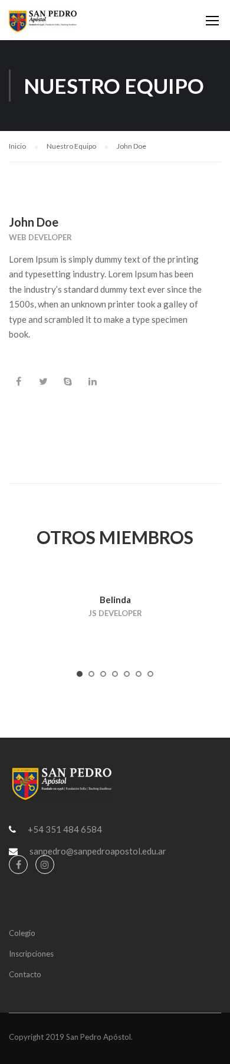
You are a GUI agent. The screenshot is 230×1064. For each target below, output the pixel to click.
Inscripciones (31, 953)
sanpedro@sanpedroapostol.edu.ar (97, 851)
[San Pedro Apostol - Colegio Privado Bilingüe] (43, 23)
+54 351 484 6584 (65, 829)
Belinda (115, 599)
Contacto (25, 974)
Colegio (22, 933)
